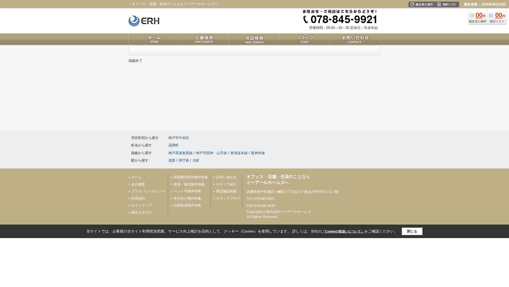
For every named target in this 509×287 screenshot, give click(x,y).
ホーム (136, 177)
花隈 (171, 160)
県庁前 (184, 160)
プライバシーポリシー (148, 191)
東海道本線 (239, 153)
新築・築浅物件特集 (189, 184)
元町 (195, 160)
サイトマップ (141, 205)
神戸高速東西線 (180, 153)
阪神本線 (258, 153)
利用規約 (138, 198)
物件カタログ (141, 212)
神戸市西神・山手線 (211, 153)
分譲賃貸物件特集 (187, 205)
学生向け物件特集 (187, 198)
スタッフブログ (228, 198)
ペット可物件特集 (187, 191)
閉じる (412, 231)
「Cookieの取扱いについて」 (343, 231)
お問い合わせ (226, 177)
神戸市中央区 (178, 138)
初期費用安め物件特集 (191, 177)
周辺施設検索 (226, 191)
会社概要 (138, 184)
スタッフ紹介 (226, 184)
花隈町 (173, 145)
